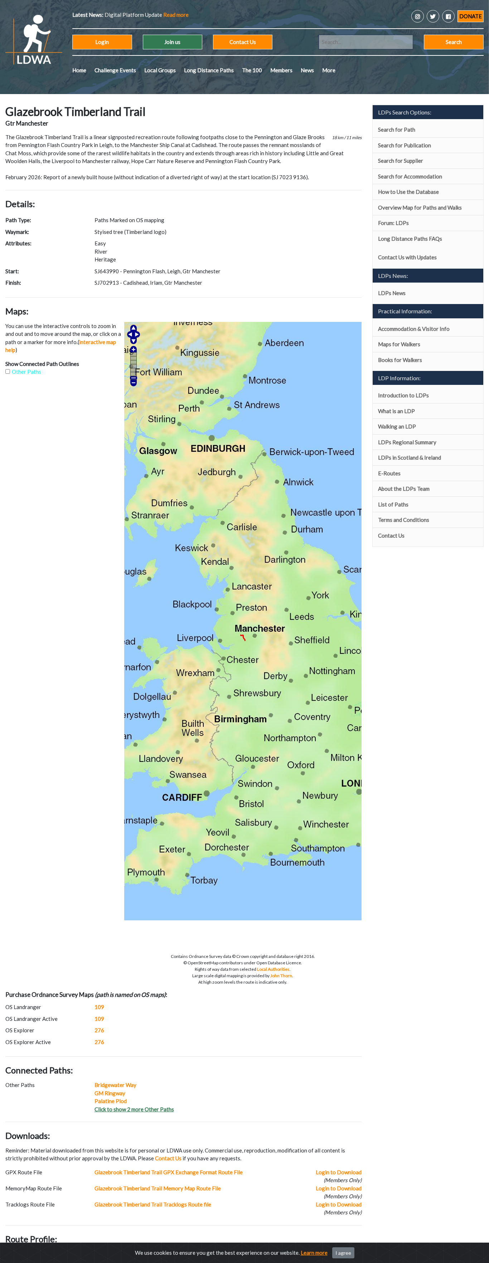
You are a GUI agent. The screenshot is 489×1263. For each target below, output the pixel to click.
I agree (343, 1253)
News (307, 70)
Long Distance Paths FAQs (410, 238)
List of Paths (393, 504)
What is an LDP (396, 411)
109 (99, 1007)
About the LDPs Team (404, 488)
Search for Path (396, 129)
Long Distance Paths (209, 70)
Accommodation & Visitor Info (414, 328)
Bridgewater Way (115, 1085)
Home (79, 70)
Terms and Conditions (403, 520)
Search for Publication (404, 145)
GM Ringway (110, 1093)
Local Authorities (273, 969)
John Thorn (281, 975)
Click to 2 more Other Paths (134, 1109)
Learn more (314, 1252)
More (328, 70)
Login (102, 42)
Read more (140, 14)
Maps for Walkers (399, 344)
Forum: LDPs (393, 223)
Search (454, 42)
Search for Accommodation (410, 176)
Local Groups (160, 70)
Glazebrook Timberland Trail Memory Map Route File (158, 1188)
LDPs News (392, 293)
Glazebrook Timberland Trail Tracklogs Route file (153, 1204)
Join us (172, 42)
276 (99, 1030)
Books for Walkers (400, 360)
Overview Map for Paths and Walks (420, 207)
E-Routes (389, 473)
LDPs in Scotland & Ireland (409, 457)
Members (281, 70)
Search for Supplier (400, 160)
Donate (470, 16)
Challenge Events (115, 70)
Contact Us (242, 42)
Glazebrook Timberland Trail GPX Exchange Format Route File (169, 1172)
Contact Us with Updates (407, 257)
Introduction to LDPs (403, 395)
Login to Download (339, 1172)
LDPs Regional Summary (407, 442)
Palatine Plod (111, 1101)
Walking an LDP (397, 426)
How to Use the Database (408, 192)
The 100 (252, 70)
